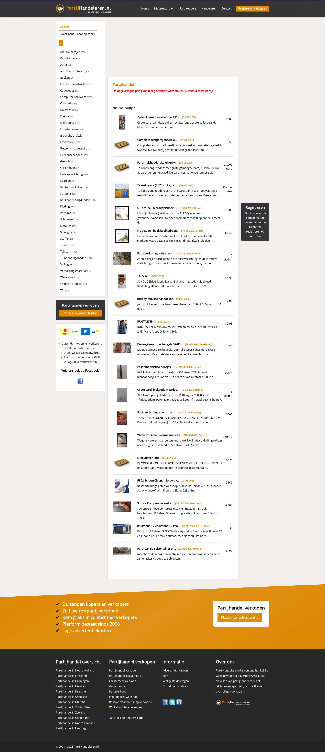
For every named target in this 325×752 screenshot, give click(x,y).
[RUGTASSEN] (122, 326)
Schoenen (69, 219)
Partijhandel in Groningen (72, 681)
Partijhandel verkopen (80, 305)
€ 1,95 (228, 278)
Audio (66, 65)
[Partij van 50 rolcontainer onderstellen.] (122, 550)
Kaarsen (67, 181)
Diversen (69, 110)
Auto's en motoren (74, 71)
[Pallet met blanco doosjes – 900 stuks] (122, 372)
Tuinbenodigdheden (76, 258)
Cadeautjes (70, 90)
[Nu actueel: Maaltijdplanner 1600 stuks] (122, 213)
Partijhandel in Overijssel (72, 697)
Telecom (68, 251)
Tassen (67, 245)
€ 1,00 (228, 210)
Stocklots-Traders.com (128, 718)
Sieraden (68, 226)
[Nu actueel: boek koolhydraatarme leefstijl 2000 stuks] (122, 236)
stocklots (256, 681)
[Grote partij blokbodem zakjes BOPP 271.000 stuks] (122, 395)
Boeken (67, 77)
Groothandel (117, 686)
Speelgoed (69, 232)
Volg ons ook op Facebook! (80, 370)
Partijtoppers (187, 8)
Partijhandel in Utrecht (70, 702)
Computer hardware (76, 97)
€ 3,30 (228, 233)
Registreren (255, 207)
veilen (223, 681)
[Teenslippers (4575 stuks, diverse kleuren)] (122, 190)
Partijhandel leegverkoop (125, 676)
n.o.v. (228, 460)
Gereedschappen (74, 155)
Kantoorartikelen (74, 187)
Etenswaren (70, 142)
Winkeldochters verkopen (125, 707)
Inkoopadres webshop (123, 697)
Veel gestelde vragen (175, 681)
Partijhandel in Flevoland (71, 686)
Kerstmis (68, 193)
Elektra (66, 116)
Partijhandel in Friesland (71, 676)
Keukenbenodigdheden (78, 200)
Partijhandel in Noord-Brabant (75, 723)
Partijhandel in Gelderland (72, 718)
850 (230, 142)
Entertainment (71, 129)
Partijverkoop (117, 691)
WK (64, 290)
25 (230, 346)
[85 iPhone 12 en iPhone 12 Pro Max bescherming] (122, 529)
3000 (229, 414)
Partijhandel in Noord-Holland (75, 670)
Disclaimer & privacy (175, 686)
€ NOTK (227, 437)
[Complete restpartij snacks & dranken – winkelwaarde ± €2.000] (122, 145)
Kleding (67, 206)
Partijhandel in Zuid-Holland (74, 707)
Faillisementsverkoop (122, 681)
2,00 (229, 301)
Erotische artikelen (73, 135)
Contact (227, 8)
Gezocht (67, 161)
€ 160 (228, 482)
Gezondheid (70, 168)
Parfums (67, 213)
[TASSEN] (122, 281)
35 (230, 528)
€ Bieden (227, 371)
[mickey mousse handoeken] (122, 304)
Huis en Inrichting (74, 174)
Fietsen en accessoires (76, 148)
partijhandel (241, 681)
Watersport (69, 277)
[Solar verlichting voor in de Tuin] (122, 417)
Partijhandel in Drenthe (71, 691)
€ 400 (228, 505)
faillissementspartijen (229, 686)
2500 (229, 119)
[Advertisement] (188, 45)
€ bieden (227, 257)
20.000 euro (228, 167)
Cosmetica (68, 103)
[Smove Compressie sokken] (122, 506)
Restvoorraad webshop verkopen (130, 702)
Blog (165, 676)
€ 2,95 (228, 323)
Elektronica (70, 123)
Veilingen (68, 264)
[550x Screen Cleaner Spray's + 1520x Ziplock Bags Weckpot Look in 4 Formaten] (122, 485)
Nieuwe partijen (164, 8)
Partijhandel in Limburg (71, 728)
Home (145, 8)
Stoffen (66, 238)
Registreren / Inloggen (252, 8)
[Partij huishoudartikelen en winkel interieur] (122, 167)
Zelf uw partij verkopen (81, 348)
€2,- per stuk (227, 189)
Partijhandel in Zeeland (70, 712)
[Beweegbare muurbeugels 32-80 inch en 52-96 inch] (122, 347)
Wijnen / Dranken (73, 284)
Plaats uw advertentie (80, 313)
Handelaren (208, 8)
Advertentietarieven (175, 670)
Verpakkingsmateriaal (75, 271)
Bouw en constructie (75, 84)
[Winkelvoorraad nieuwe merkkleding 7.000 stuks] (122, 440)
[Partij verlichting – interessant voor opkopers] (122, 258)
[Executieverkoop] (122, 463)
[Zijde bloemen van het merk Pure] (122, 122)
